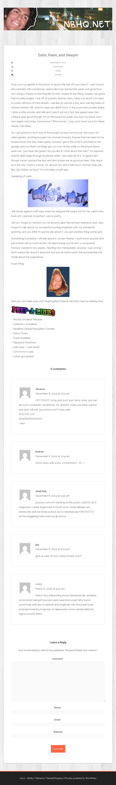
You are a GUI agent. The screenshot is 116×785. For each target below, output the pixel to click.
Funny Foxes (20, 333)
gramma (16, 231)
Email (58, 719)
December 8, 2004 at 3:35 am (52, 495)
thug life (46, 93)
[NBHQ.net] (58, 18)
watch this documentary (85, 252)
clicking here (96, 301)
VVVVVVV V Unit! (23, 351)
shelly (38, 584)
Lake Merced (67, 222)
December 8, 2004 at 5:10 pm (52, 549)
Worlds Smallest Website (27, 319)
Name (58, 707)
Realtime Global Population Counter (34, 328)
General (58, 75)
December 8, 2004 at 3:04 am (52, 393)
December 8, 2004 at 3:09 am (52, 456)
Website (58, 732)
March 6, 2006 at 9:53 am (50, 588)
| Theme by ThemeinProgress (48, 778)
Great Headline (22, 337)
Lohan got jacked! (23, 356)
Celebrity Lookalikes (25, 324)
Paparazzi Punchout (24, 342)
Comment (58, 658)
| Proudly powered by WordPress (79, 778)
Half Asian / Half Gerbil (26, 347)
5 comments (58, 67)
